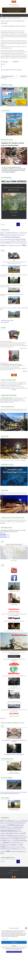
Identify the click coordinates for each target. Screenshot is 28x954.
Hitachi (20, 830)
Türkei (15, 244)
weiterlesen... (25, 370)
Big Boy (4, 822)
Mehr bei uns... (16, 614)
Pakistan (20, 838)
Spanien (22, 242)
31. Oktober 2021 (5, 26)
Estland (14, 828)
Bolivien (7, 822)
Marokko (1, 240)
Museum (19, 836)
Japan (20, 238)
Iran (19, 832)
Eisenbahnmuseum (3, 828)
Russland (2, 242)
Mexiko (4, 240)
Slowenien (7, 844)
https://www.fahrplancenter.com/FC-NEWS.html (9, 400)
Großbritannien (15, 236)
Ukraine (17, 245)
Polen (18, 240)
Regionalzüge (12, 840)
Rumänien (24, 240)
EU (16, 828)
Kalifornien (5, 834)
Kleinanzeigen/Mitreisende (14, 809)
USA (14, 69)
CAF (3, 824)
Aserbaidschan (17, 820)
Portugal (8, 840)
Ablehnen (14, 945)
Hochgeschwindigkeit (3, 238)
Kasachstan (14, 834)
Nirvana (14, 872)
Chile (25, 232)
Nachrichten (17, 26)
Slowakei (18, 242)
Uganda (10, 848)
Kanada (24, 238)
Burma (1, 824)
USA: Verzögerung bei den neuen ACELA (7, 76)
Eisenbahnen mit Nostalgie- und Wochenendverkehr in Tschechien (14, 265)
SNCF (10, 844)
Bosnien (19, 232)
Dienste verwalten (5, 938)
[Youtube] (15, 2)
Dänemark (19, 234)
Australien (15, 232)
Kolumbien (20, 834)
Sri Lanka (17, 844)
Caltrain (5, 824)
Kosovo (24, 834)
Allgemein (4, 17)
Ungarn (18, 848)
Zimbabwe (17, 850)
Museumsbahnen (24, 836)
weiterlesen (14, 389)
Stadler (25, 242)
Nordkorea (11, 838)
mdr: (14, 259)
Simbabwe (21, 842)
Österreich (2, 852)
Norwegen (12, 240)
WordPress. (19, 872)
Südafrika (3, 245)
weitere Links (2, 717)
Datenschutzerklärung (11, 951)
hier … (26, 347)
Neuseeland (8, 240)
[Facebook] (13, 2)
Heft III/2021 (23, 75)
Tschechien (10, 245)
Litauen (4, 836)
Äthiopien (24, 850)
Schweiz (10, 842)
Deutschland (8, 826)
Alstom (2, 232)
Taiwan (11, 846)
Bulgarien (24, 822)
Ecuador (23, 234)
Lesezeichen (19, 69)
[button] (26, 928)
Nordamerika (22, 26)
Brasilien (22, 232)
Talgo (14, 846)
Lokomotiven (8, 836)
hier (2, 411)
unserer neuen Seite (16, 11)
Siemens (11, 69)
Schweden (7, 242)
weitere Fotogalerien (5, 321)
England (8, 828)
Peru (15, 240)
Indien (9, 238)
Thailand (17, 846)
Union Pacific (22, 848)
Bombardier (11, 822)
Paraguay (24, 838)
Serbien (11, 242)
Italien (16, 238)
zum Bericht (23, 459)
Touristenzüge (22, 846)
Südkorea (7, 846)
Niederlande (8, 838)
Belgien (1, 822)
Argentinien (10, 232)
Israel (21, 832)
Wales (14, 850)
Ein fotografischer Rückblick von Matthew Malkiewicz (14, 753)
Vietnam (11, 850)
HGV (20, 236)
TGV (15, 846)
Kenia (17, 834)
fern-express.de (14, 4)
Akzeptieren (14, 942)
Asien (21, 820)
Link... (4, 532)
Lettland (1, 836)
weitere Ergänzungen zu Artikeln (7, 319)
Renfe (20, 240)
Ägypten (21, 850)
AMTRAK (7, 69)
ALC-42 (3, 69)
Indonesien (13, 238)
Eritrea (11, 828)
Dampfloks (14, 234)
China (2, 234)
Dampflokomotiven (8, 234)
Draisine (13, 826)
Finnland (2, 236)
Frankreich (7, 236)
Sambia (1, 842)
